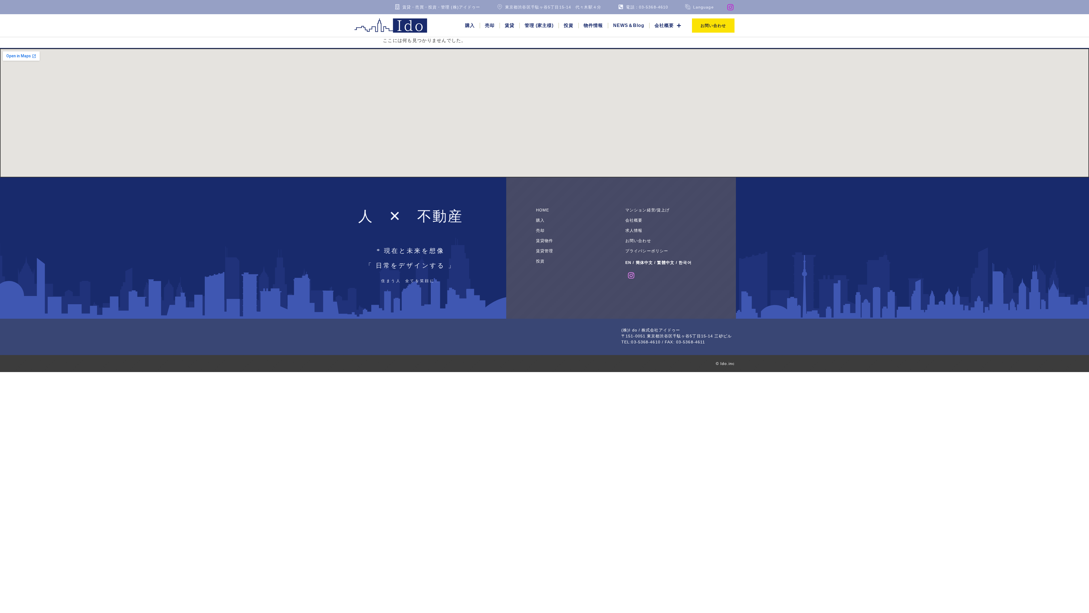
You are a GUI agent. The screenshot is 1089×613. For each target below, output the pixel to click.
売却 (490, 25)
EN (628, 262)
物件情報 (593, 25)
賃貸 (509, 25)
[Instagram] (730, 7)
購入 (470, 25)
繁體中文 (665, 262)
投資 (568, 25)
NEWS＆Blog (628, 25)
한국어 (685, 262)
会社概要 (664, 25)
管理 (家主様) (539, 25)
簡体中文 (644, 262)
